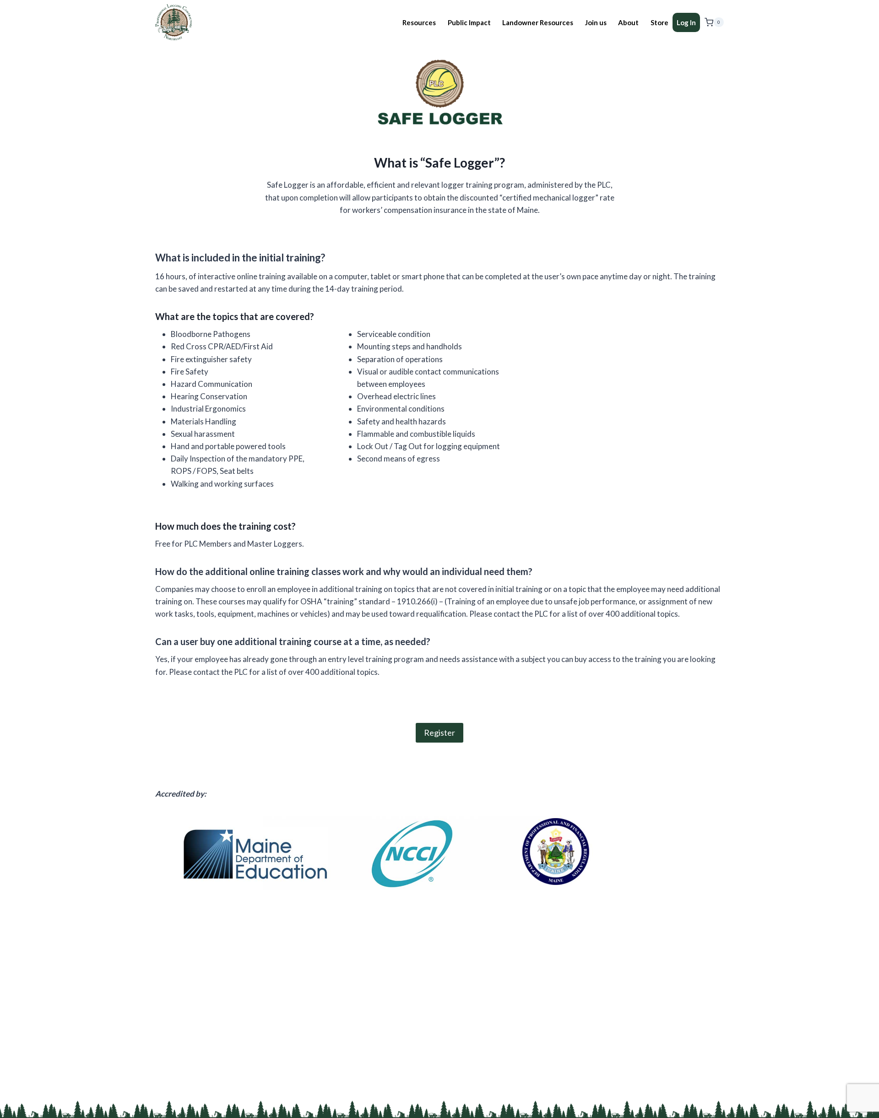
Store (659, 22)
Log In (686, 22)
